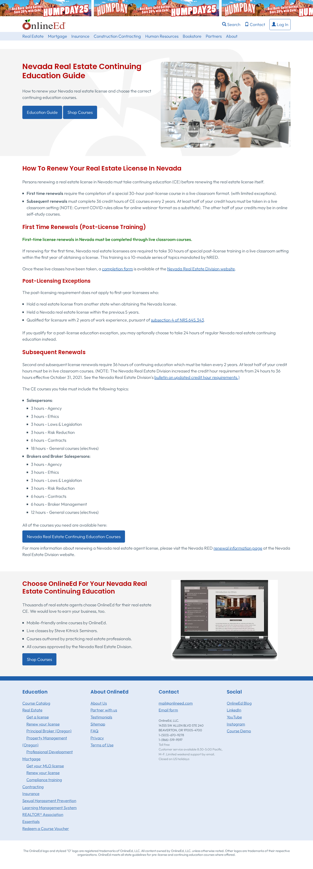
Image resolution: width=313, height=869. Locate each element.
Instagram (236, 724)
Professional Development (49, 751)
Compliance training (44, 779)
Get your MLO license (45, 765)
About (231, 36)
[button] (280, 24)
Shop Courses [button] (80, 112)
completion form (117, 268)
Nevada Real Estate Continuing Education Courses (74, 536)
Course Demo (239, 730)
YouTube (234, 717)
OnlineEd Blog (239, 703)
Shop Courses (39, 659)
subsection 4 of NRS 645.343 (177, 320)
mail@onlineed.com (176, 703)
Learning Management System (49, 807)
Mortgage (57, 36)
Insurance (80, 36)
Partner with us (103, 710)
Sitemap (97, 724)
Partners (214, 36)
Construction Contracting (117, 36)
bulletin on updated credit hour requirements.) (197, 377)
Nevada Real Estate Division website (201, 268)
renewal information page (238, 548)
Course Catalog (36, 703)
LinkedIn (234, 710)
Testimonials (101, 717)
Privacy (97, 737)
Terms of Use (101, 744)
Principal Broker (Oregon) (49, 730)
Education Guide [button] (42, 112)
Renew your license (43, 724)
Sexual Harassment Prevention (49, 800)
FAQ (94, 730)
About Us (98, 703)
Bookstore (192, 36)
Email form (168, 710)
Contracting (33, 786)
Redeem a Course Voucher (45, 828)
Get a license (37, 717)
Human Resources (161, 36)
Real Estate (33, 36)
